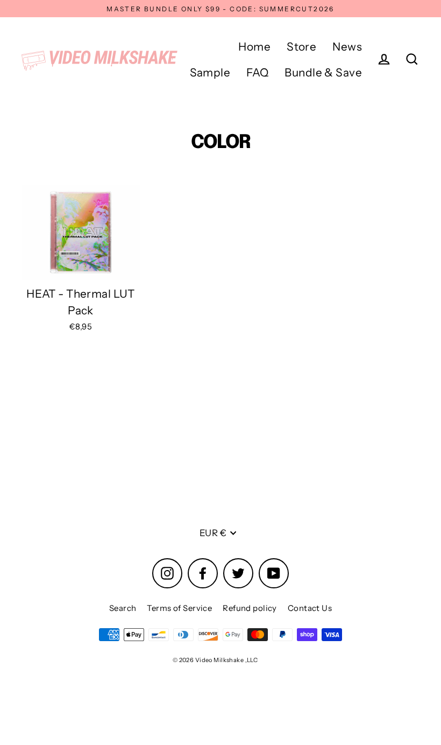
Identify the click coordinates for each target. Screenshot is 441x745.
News (347, 46)
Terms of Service (179, 608)
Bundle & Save (323, 72)
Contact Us (310, 608)
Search (123, 608)
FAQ (257, 72)
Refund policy (250, 608)
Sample (210, 72)
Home (254, 46)
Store (301, 46)
